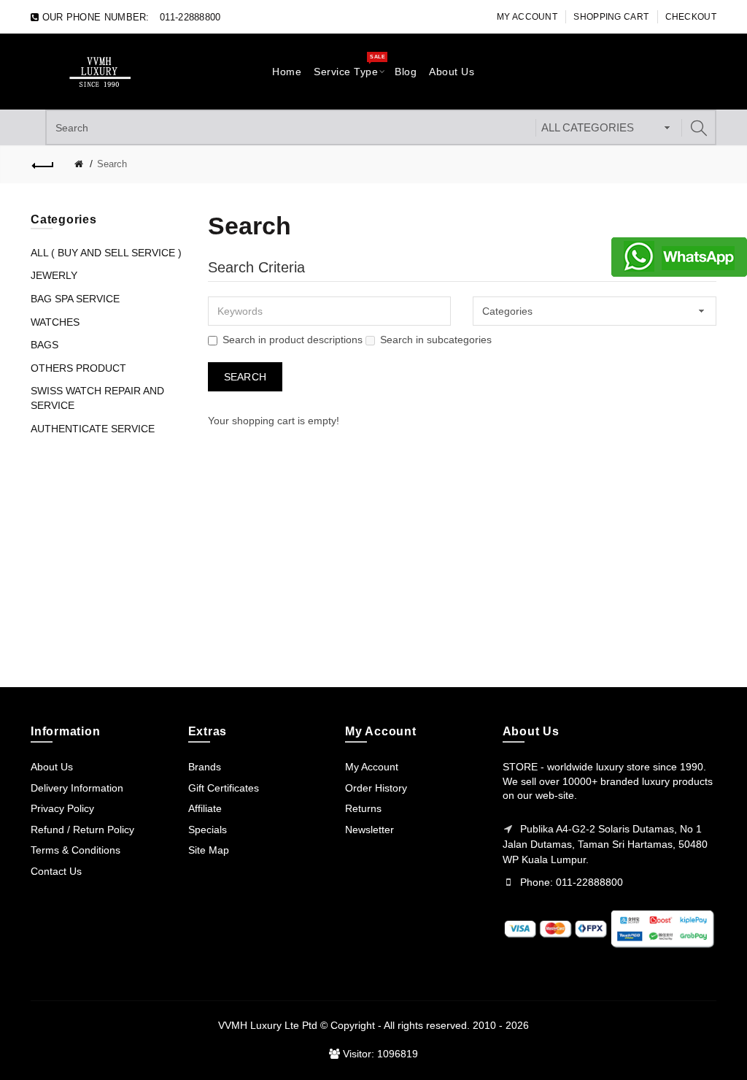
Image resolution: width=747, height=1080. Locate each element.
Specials (207, 829)
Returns (363, 808)
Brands (204, 767)
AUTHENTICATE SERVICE (93, 428)
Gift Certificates (223, 788)
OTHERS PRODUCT (78, 368)
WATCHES (55, 322)
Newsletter (369, 829)
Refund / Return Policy (82, 829)
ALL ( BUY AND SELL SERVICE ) (106, 252)
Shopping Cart (611, 17)
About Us (52, 767)
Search (112, 163)
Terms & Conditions (75, 850)
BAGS (44, 345)
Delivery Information (77, 788)
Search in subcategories (436, 339)
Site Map (208, 850)
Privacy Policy (62, 808)
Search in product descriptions (292, 339)
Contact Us (56, 871)
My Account (527, 17)
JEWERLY (54, 275)
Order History (376, 788)
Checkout (690, 17)
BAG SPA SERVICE (75, 299)
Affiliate (205, 808)
